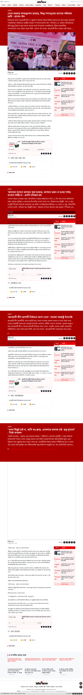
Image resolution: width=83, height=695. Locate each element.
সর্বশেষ (3, 5)
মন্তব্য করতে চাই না (41, 149)
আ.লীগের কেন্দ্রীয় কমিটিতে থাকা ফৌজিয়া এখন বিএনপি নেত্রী (66, 671)
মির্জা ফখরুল (17, 631)
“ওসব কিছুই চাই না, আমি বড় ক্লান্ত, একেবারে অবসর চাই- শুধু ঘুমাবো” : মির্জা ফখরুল (41, 431)
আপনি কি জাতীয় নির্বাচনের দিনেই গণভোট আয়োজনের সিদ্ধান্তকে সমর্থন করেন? (33, 143)
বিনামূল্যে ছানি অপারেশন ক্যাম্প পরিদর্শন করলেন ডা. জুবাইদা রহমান (67, 109)
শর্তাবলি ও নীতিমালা (50, 687)
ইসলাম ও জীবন (29, 5)
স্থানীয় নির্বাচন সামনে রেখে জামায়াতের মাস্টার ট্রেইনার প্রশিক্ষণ (66, 84)
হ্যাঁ (9, 274)
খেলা (44, 5)
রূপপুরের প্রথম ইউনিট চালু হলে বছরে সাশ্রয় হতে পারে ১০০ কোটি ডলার (67, 103)
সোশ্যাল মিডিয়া (71, 5)
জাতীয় (9, 5)
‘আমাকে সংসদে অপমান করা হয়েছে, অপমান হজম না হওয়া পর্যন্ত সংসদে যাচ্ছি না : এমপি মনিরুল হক (39, 193)
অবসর (12, 631)
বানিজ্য (63, 5)
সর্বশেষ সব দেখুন (64, 115)
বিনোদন (50, 5)
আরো (78, 5)
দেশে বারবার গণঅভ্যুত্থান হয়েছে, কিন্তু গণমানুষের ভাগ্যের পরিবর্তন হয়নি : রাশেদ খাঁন (40, 15)
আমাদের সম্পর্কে (24, 687)
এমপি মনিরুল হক (14, 283)
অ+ (81, 683)
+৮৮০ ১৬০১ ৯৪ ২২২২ (25, 691)
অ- (80, 687)
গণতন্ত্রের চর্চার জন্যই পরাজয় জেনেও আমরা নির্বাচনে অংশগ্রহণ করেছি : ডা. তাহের (15, 671)
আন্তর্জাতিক (38, 5)
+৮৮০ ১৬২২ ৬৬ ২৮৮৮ (50, 691)
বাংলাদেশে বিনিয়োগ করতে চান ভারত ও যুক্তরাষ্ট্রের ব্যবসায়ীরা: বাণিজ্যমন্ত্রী (67, 90)
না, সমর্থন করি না (26, 149)
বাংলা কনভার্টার (59, 687)
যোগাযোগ (31, 687)
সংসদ (20, 283)
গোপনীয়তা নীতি (42, 687)
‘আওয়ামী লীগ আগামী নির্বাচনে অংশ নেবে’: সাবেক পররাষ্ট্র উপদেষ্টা (40, 317)
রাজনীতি (15, 5)
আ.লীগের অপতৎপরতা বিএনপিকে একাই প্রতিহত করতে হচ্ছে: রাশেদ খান (33, 671)
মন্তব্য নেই (39, 274)
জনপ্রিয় (63, 79)
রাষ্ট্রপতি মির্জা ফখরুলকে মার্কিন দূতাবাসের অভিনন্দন (67, 96)
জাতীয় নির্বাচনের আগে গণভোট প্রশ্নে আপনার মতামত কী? (36, 269)
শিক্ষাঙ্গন (57, 5)
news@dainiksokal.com (36, 691)
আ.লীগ (12, 158)
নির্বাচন (16, 158)
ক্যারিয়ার (36, 687)
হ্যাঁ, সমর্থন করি (11, 149)
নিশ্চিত (20, 158)
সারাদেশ (21, 5)
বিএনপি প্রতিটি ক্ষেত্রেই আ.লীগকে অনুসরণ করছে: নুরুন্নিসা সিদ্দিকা (49, 671)
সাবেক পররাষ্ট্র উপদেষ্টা (19, 395)
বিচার (24, 158)
